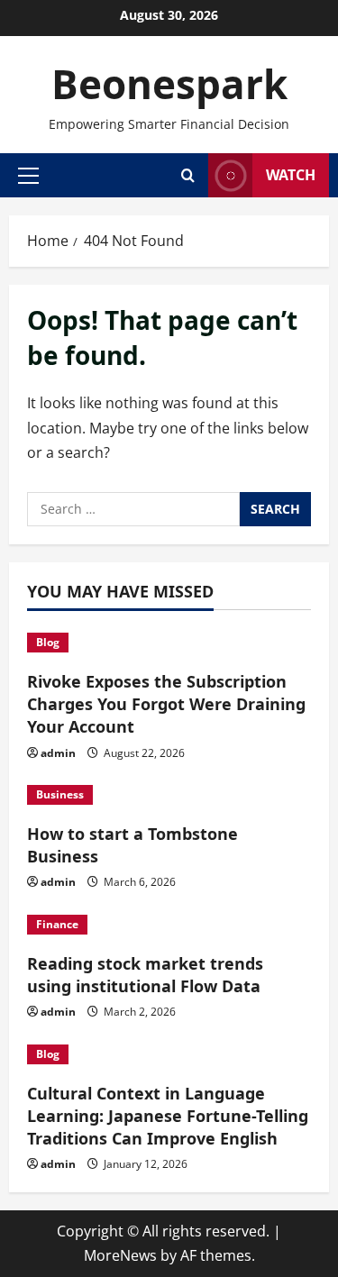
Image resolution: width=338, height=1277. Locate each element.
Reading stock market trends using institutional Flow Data (145, 975)
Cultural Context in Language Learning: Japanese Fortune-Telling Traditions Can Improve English (167, 1115)
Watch (290, 175)
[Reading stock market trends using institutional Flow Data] (169, 924)
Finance (57, 924)
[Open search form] (188, 175)
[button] (28, 175)
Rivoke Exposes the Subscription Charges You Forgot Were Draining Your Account (166, 703)
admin (58, 753)
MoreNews (120, 1255)
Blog (47, 642)
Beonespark (169, 84)
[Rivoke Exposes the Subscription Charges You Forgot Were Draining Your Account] (169, 642)
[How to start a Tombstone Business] (169, 794)
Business (60, 794)
